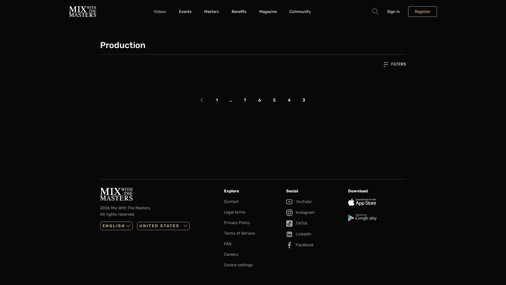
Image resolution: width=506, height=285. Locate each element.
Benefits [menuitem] (239, 11)
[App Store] (377, 202)
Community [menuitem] (300, 11)
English (114, 226)
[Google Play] (377, 218)
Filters (398, 64)
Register (422, 11)
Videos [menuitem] (160, 11)
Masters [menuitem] (211, 11)
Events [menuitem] (185, 11)
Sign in (393, 11)
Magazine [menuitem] (268, 11)
